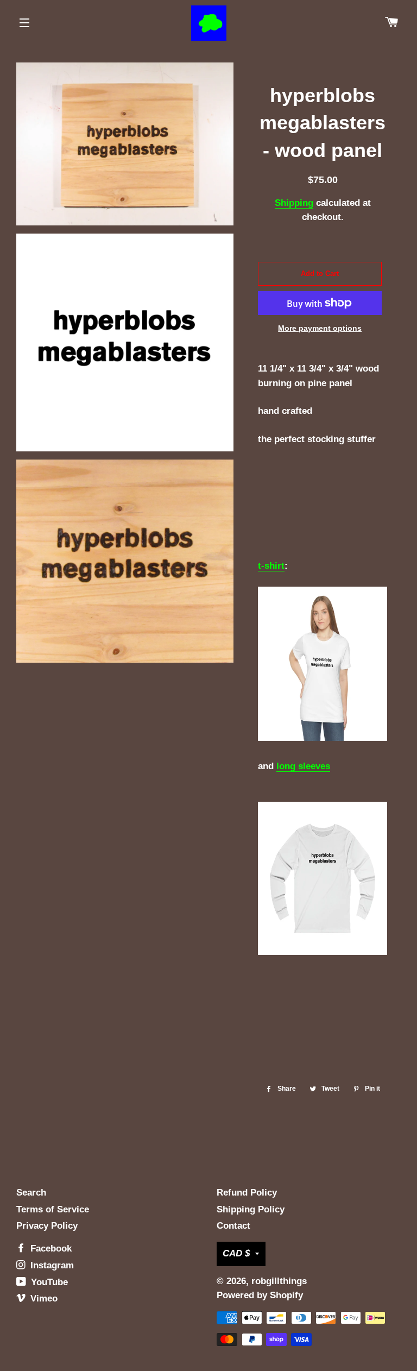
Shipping (294, 203)
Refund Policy (247, 1192)
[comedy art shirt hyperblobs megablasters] (322, 738)
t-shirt (271, 566)
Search (31, 1192)
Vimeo (43, 1298)
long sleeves (303, 766)
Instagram (51, 1265)
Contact (233, 1226)
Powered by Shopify (260, 1295)
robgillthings (279, 1281)
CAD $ (236, 1253)
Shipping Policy (251, 1209)
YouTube (48, 1282)
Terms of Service (52, 1209)
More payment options (320, 328)
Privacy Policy (47, 1226)
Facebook (50, 1248)
